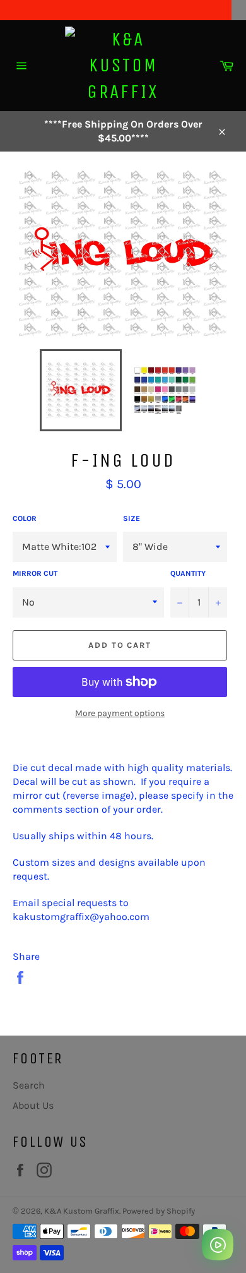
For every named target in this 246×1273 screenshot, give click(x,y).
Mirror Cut (35, 573)
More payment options (120, 713)
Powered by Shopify (158, 1211)
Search (29, 1085)
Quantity (188, 573)
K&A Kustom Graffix (81, 1211)
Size (131, 518)
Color (25, 518)
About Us (33, 1105)
